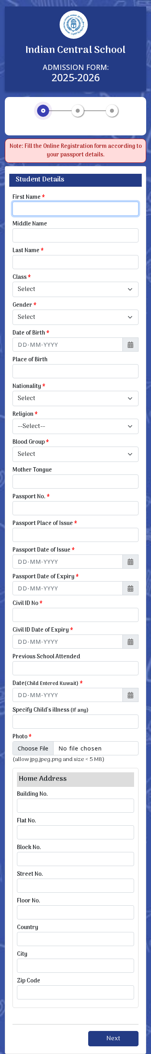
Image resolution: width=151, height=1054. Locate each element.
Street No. (30, 874)
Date (47, 683)
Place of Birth (30, 360)
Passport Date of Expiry (45, 577)
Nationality (29, 386)
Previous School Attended (46, 657)
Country (27, 927)
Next (113, 1038)
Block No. (29, 847)
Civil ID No (27, 603)
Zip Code (28, 981)
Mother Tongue (32, 470)
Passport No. (31, 497)
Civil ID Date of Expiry (42, 630)
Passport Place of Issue (44, 523)
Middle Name (29, 224)
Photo (22, 737)
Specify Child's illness (50, 710)
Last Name (28, 251)
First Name (28, 197)
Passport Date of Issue (43, 550)
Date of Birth (31, 333)
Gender (24, 305)
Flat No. (26, 821)
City (22, 954)
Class (21, 277)
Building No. (32, 794)
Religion (25, 414)
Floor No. (28, 901)
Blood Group (30, 442)
